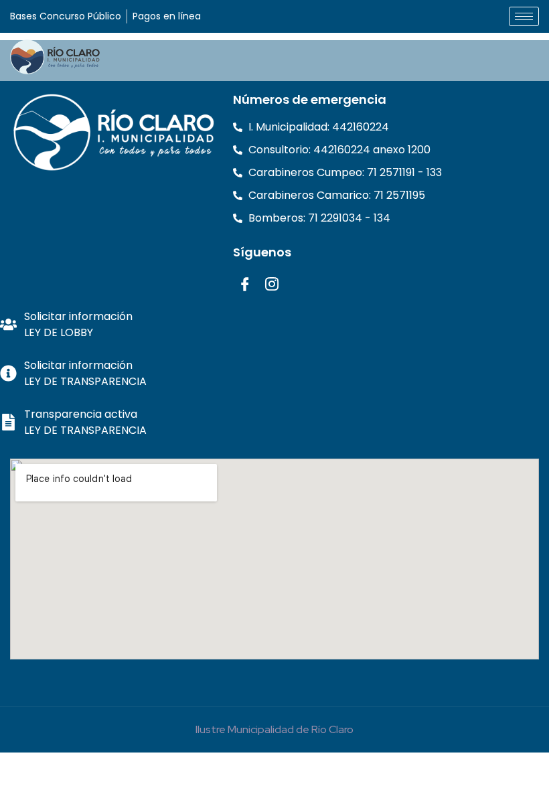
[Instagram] (271, 283)
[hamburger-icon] (524, 16)
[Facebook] (244, 283)
